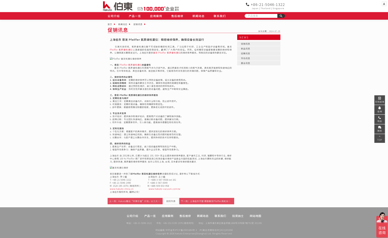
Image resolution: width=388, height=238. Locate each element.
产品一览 (135, 16)
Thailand (266, 8)
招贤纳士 (238, 216)
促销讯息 (137, 24)
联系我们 (220, 16)
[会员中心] (384, 4)
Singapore (278, 8)
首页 (110, 24)
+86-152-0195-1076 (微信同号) (178, 223)
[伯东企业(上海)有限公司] (120, 6)
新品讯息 (245, 48)
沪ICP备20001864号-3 (186, 229)
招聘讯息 (245, 53)
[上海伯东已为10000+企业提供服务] (158, 8)
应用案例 (156, 16)
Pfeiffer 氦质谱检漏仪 (121, 49)
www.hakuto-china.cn (122, 188)
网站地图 (255, 216)
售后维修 (177, 16)
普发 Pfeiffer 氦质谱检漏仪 (167, 52)
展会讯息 (245, 63)
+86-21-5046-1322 (267, 4)
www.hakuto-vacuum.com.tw (164, 188)
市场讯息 (245, 58)
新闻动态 (198, 16)
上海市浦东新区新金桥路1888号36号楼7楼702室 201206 (233, 223)
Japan (255, 8)
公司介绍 (114, 16)
